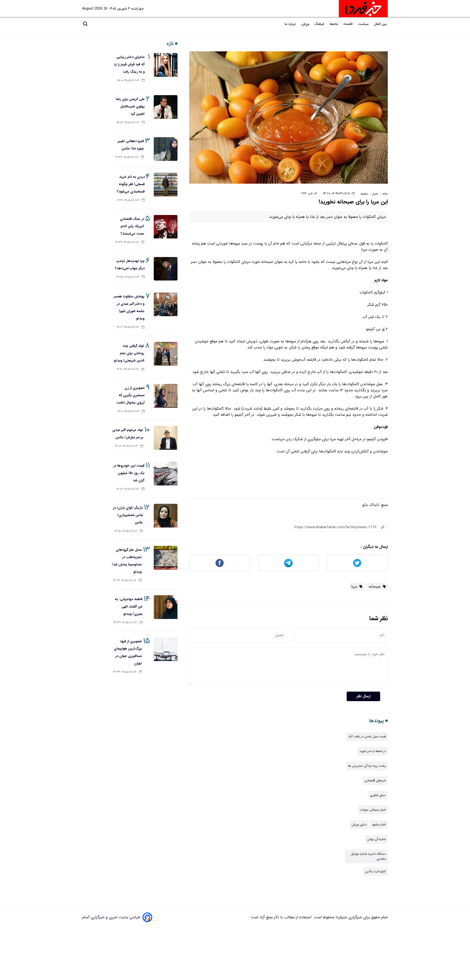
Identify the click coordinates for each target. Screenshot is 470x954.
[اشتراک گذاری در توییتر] (357, 563)
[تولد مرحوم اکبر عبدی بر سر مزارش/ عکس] (165, 438)
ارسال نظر (363, 696)
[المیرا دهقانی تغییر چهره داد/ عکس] (165, 149)
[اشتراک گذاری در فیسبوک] (219, 563)
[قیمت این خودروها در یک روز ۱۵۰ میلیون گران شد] (165, 473)
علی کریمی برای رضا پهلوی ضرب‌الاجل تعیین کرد (130, 106)
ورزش (305, 24)
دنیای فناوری (378, 795)
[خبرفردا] (363, 8)
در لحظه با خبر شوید (372, 751)
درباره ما (290, 24)
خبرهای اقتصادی (375, 780)
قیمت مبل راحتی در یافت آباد (367, 736)
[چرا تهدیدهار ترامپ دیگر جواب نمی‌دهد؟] (165, 269)
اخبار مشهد (379, 824)
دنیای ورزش (359, 824)
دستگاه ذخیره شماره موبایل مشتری (368, 856)
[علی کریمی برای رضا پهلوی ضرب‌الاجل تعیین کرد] (165, 107)
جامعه (334, 24)
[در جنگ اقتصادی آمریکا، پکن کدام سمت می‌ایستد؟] (165, 227)
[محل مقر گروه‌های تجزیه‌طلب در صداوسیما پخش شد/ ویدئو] (165, 558)
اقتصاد (348, 24)
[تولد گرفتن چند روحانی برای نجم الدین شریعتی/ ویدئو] (165, 354)
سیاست (364, 24)
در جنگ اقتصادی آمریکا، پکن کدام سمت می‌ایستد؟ (132, 226)
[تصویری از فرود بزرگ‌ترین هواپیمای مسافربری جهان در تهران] (165, 649)
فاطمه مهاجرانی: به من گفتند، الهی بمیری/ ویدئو (128, 606)
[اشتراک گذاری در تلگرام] (288, 563)
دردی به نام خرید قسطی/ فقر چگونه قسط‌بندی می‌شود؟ (131, 184)
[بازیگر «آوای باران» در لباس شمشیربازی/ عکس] (165, 516)
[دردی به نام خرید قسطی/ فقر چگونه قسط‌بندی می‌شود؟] (165, 185)
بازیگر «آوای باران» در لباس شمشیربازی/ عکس (128, 515)
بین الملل (381, 24)
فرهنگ (319, 24)
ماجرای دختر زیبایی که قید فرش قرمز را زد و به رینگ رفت (129, 64)
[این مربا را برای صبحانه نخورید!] (288, 117)
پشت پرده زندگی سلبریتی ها (367, 765)
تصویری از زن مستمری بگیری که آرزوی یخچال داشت (130, 395)
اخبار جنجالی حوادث (373, 810)
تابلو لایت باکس (375, 871)
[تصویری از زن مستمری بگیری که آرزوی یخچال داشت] (165, 396)
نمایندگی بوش (376, 839)
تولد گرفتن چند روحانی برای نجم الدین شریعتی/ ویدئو (129, 353)
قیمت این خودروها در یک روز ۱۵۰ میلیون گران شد (128, 473)
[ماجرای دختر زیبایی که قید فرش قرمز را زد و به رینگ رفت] (165, 65)
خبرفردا (340, 917)
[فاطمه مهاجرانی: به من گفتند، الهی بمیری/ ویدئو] (165, 607)
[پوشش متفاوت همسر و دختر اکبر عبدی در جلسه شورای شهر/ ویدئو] (165, 304)
